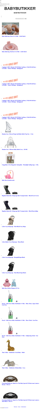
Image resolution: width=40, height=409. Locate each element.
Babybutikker (6, 407)
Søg (25, 18)
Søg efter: (1, 5)
